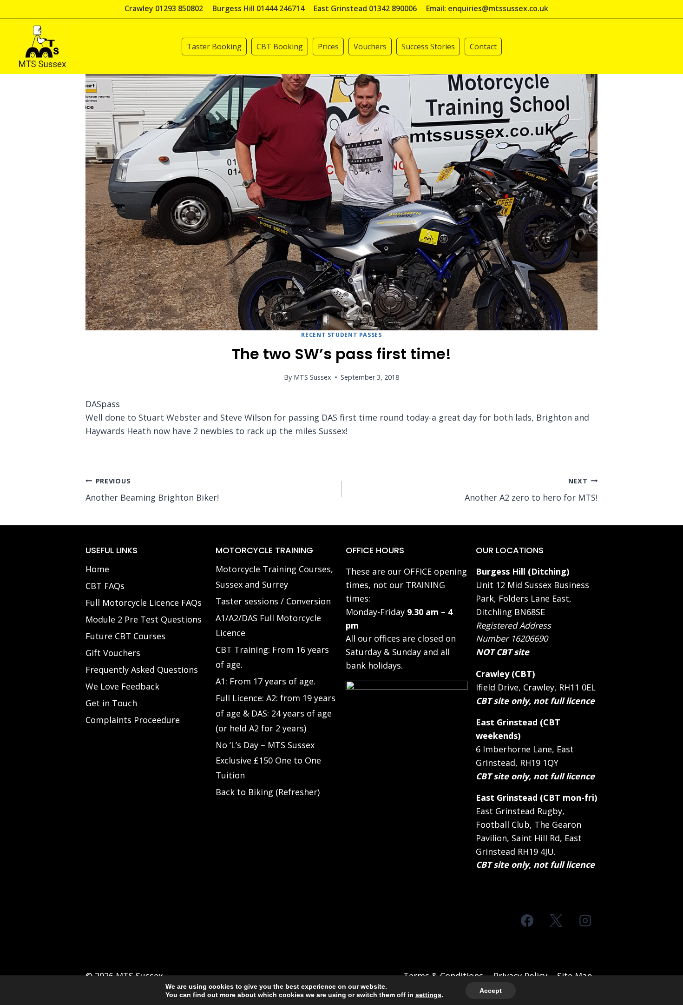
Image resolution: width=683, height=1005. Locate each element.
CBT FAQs (105, 585)
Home (97, 569)
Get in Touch (111, 703)
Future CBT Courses (125, 636)
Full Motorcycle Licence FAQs (143, 602)
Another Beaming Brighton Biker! (152, 489)
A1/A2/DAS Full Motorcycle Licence (268, 625)
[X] (556, 920)
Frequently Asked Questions (141, 669)
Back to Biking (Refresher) (268, 791)
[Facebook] (527, 920)
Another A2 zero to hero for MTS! (531, 489)
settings (428, 994)
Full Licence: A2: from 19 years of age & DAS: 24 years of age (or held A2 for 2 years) (275, 713)
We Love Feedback (122, 686)
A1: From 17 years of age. (265, 681)
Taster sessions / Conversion (273, 601)
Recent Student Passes (341, 335)
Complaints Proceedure (132, 719)
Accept (490, 990)
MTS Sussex (312, 377)
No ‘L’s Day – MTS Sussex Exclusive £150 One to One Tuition (268, 760)
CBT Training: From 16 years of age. (272, 657)
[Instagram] (585, 920)
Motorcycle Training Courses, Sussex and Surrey (274, 576)
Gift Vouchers (112, 652)
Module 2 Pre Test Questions (143, 619)
